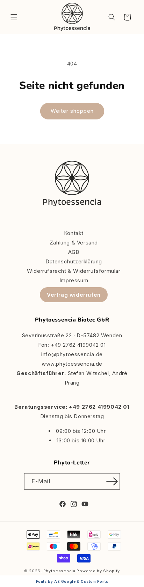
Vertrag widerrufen (74, 294)
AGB (73, 252)
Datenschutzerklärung (73, 261)
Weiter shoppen (72, 111)
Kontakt (74, 233)
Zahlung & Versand (74, 242)
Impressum (73, 280)
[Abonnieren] (112, 481)
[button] (14, 17)
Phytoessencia (59, 570)
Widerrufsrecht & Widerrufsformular (73, 271)
